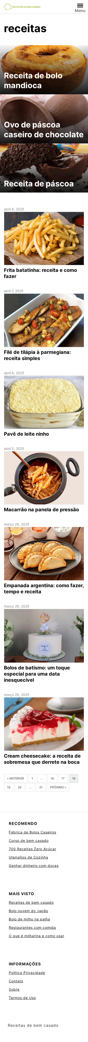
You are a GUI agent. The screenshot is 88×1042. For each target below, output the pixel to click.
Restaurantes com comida (32, 927)
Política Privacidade (27, 973)
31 (41, 787)
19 (8, 787)
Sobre (14, 989)
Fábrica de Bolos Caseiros (32, 832)
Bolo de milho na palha (29, 919)
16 (52, 778)
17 (63, 778)
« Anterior (15, 778)
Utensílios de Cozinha (28, 857)
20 (20, 787)
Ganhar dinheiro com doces (34, 865)
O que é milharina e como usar (36, 936)
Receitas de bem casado (31, 902)
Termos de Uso (22, 998)
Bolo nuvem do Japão (28, 911)
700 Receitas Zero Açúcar (32, 849)
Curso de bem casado (29, 840)
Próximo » (58, 787)
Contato (16, 981)
